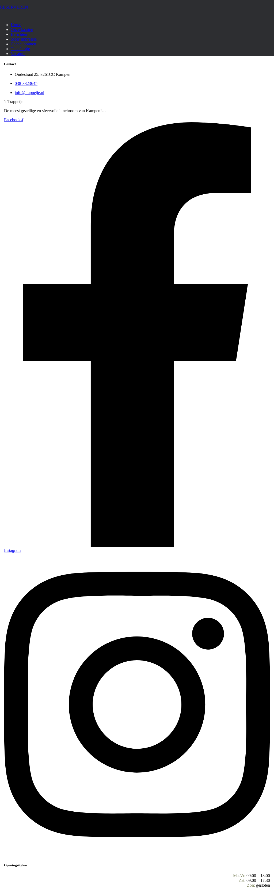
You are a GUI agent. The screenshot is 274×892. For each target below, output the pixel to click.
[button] (137, 7)
